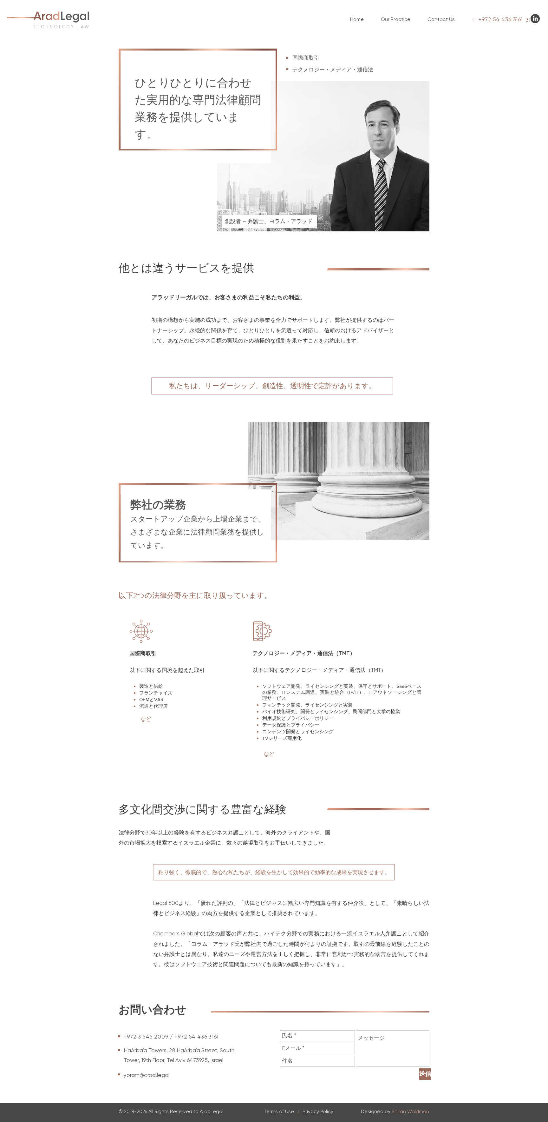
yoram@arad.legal (146, 1075)
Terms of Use (279, 1111)
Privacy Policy (318, 1111)
